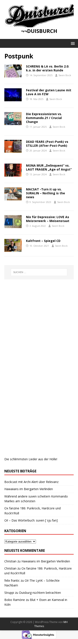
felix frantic (12, 580)
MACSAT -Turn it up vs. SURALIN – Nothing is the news (45, 193)
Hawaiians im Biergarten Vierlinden (28, 489)
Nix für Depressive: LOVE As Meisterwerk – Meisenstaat (48, 219)
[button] (72, 43)
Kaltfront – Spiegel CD (43, 241)
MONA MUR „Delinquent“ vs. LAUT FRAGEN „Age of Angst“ (49, 167)
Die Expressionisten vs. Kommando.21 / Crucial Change (44, 118)
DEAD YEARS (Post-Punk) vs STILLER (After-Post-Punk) (47, 144)
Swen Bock (64, 75)
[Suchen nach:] (39, 272)
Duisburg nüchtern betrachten (40, 593)
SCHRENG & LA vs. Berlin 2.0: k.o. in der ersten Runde (47, 68)
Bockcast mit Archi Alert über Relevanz (31, 482)
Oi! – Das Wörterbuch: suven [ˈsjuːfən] (31, 520)
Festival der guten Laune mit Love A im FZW (48, 92)
